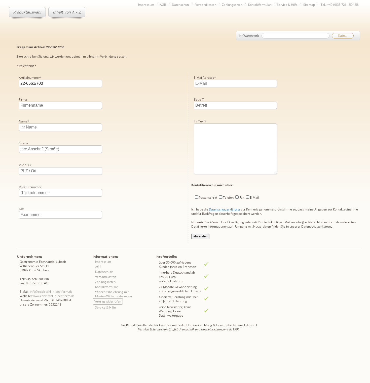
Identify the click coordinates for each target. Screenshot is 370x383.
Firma (23, 99)
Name (24, 121)
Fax (21, 209)
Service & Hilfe (287, 5)
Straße (23, 143)
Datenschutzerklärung (224, 209)
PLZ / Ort (25, 165)
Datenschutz (181, 5)
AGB (163, 5)
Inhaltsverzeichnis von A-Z (66, 13)
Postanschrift (208, 197)
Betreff (199, 99)
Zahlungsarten (232, 5)
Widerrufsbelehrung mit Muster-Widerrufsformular (113, 294)
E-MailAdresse (205, 77)
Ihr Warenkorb (249, 35)
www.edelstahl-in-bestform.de (53, 296)
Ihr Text (200, 121)
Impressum (146, 5)
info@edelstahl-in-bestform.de (51, 291)
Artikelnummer (30, 77)
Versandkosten (205, 5)
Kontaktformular (259, 5)
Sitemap (309, 5)
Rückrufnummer (30, 187)
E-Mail (254, 197)
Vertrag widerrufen (107, 301)
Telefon (228, 197)
